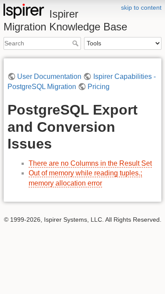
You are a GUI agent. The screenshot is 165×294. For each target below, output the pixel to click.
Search (76, 43)
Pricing (99, 86)
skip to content (141, 7)
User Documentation (49, 76)
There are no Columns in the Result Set (90, 163)
